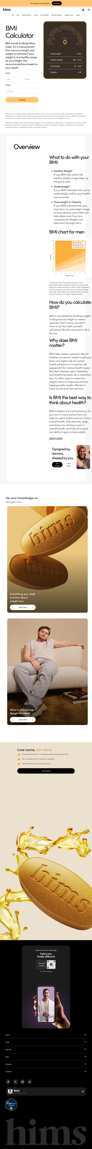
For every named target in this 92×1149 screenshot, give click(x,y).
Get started (56, 3)
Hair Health (44, 15)
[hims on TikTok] (29, 1081)
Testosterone (26, 15)
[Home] (7, 9)
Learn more (55, 438)
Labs (35, 15)
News (78, 15)
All (13, 15)
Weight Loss (69, 15)
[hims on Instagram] (22, 1081)
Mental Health (56, 15)
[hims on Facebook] (8, 1081)
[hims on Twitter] (15, 1081)
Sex (18, 15)
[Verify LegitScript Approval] (11, 1105)
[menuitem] (13, 15)
